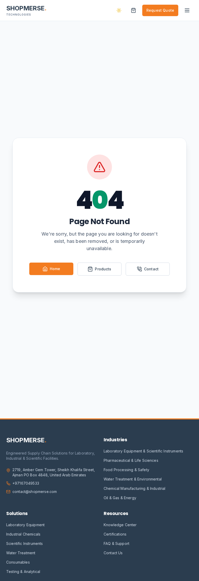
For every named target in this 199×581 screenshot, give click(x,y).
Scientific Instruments (24, 543)
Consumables (18, 562)
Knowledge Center (120, 525)
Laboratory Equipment (25, 525)
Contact (151, 269)
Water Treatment (20, 553)
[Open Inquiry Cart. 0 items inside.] (133, 10)
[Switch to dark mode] (119, 10)
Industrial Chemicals (23, 534)
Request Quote (160, 10)
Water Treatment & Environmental (133, 479)
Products (103, 269)
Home (55, 268)
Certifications (115, 534)
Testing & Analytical (23, 571)
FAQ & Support (116, 543)
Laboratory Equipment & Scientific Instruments (143, 451)
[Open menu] (187, 10)
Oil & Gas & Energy (120, 498)
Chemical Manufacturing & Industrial (135, 488)
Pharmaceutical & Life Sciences (131, 460)
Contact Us (113, 553)
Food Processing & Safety (126, 470)
